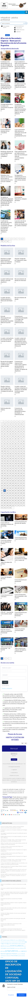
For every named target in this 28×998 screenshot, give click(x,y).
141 (18, 458)
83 (7, 443)
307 (4, 505)
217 (4, 480)
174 (10, 468)
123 (18, 453)
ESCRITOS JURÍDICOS (16, 946)
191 (7, 473)
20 (7, 426)
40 (12, 431)
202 (13, 475)
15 (18, 424)
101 (7, 448)
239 (15, 485)
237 (10, 485)
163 (4, 466)
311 (15, 505)
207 (2, 478)
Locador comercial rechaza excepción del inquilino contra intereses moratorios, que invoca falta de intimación (21, 342)
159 (18, 463)
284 (15, 498)
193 (13, 473)
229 (13, 483)
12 (7, 241)
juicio (4, 951)
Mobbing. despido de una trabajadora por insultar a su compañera (7, 154)
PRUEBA (16, 955)
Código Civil (3, 943)
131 (15, 456)
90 (1, 446)
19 (4, 426)
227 (7, 483)
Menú (26, 12)
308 (7, 505)
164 (7, 466)
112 (13, 451)
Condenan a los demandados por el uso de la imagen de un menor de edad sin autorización (7, 65)
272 (7, 495)
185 (15, 470)
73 (4, 441)
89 (23, 443)
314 (24, 505)
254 (7, 490)
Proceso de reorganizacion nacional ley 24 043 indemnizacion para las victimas (11, 924)
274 (13, 495)
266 (15, 493)
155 (7, 463)
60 (18, 436)
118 (4, 453)
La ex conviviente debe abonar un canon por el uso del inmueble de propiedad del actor (20, 132)
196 (21, 473)
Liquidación (19, 953)
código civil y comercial (11, 943)
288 (2, 500)
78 (18, 441)
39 (10, 431)
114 (18, 451)
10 (1, 241)
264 (10, 493)
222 (18, 480)
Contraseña (5, 675)
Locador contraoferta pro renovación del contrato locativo (7, 339)
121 (13, 453)
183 (10, 470)
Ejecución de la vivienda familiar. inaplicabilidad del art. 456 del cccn (6, 86)
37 (4, 431)
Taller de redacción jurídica (6, 563)
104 (15, 448)
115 (21, 451)
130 (13, 456)
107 (24, 448)
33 (18, 429)
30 (10, 429)
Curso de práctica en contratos (7, 595)
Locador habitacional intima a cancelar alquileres (7, 280)
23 (15, 426)
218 (7, 480)
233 (24, 483)
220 (13, 480)
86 (15, 443)
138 (10, 458)
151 (21, 461)
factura (25, 946)
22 (12, 426)
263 (7, 493)
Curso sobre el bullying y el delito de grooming (7, 524)
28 (4, 429)
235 (4, 485)
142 (21, 458)
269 (24, 493)
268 (21, 493)
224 (24, 480)
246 (10, 488)
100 (4, 448)
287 (24, 498)
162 (2, 466)
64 (4, 438)
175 (13, 468)
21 (10, 426)
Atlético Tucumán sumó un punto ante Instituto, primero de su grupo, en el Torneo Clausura (14, 843)
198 (2, 475)
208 (4, 478)
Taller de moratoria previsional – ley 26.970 (6, 648)
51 (18, 433)
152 (24, 461)
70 (21, 438)
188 (24, 470)
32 (15, 429)
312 (18, 505)
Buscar (7, 35)
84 (10, 443)
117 (2, 453)
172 (4, 468)
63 (1, 438)
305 (24, 503)
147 (10, 461)
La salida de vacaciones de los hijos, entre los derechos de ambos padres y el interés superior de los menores (20, 109)
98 (23, 446)
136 (4, 458)
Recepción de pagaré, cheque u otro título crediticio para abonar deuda (7, 364)
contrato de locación (14, 941)
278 (24, 495)
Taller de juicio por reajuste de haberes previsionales (20, 649)
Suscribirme (21, 994)
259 (21, 490)
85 (12, 443)
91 (4, 446)
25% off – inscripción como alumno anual (7, 612)
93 (10, 446)
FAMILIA (2, 948)
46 (4, 433)
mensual (23, 953)
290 (7, 500)
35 (23, 429)
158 (15, 463)
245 (7, 488)
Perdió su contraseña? (7, 688)
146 (7, 461)
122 (15, 453)
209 (7, 478)
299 (7, 503)
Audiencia (17, 940)
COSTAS (19, 942)
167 (15, 466)
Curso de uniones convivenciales (20, 629)
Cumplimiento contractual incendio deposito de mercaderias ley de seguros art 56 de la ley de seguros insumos (13, 930)
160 (21, 463)
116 (24, 451)
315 (2, 507)
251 (24, 488)
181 (4, 470)
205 (21, 475)
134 (24, 456)
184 (13, 470)
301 (13, 503)
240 (18, 485)
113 (15, 451)
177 (18, 468)
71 (23, 438)
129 (10, 456)
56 (7, 436)
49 (12, 433)
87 (18, 443)
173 (7, 468)
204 (18, 475)
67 (12, 438)
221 (15, 480)
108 (2, 451)
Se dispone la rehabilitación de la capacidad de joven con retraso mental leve (20, 178)
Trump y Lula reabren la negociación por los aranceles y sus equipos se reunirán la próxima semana (14, 863)
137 (7, 458)
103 (13, 448)
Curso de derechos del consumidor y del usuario (21, 596)
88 (21, 443)
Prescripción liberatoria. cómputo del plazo (21, 198)
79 (21, 441)
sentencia (19, 955)
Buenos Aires (22, 940)
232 (21, 483)
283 (13, 498)
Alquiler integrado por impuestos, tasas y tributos (21, 260)
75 (10, 441)
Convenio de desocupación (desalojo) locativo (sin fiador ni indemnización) (20, 411)
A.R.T (2, 940)
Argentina (8, 940)
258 (18, 490)
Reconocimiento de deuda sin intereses (20, 279)
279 (2, 498)
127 (4, 456)
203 (15, 475)
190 (4, 473)
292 (13, 500)
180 (2, 470)
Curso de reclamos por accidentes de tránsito (6, 542)
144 (2, 461)
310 (13, 505)
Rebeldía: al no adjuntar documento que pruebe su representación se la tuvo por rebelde (7, 178)
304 (21, 503)
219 (10, 480)
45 (1, 433)
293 (15, 500)
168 (18, 466)
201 (10, 475)
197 (24, 473)
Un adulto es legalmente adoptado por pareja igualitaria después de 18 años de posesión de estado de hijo (7, 201)
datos (17, 943)
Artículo (11, 940)
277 (21, 495)
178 (21, 468)
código (25, 942)
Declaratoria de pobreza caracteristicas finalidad (11, 898)
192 (10, 473)
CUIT (23, 942)
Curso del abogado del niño (6, 577)
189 (2, 473)
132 (18, 456)
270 (2, 495)
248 (15, 488)
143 (24, 458)
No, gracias (11, 994)
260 (24, 490)
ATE (14, 940)
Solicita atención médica (6, 409)
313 (21, 505)
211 (13, 478)
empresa (8, 946)
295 (21, 500)
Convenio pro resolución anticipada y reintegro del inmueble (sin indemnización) (21, 319)
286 (21, 498)
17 (23, 424)
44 (23, 431)
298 (4, 503)
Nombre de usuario (6, 667)
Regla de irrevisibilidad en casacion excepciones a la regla (13, 884)
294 (18, 500)
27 (1, 429)
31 (12, 429)
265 (13, 493)
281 (7, 498)
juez (2, 951)
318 (10, 507)
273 (10, 495)
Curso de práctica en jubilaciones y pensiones (21, 614)
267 (18, 493)
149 (15, 461)
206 (24, 475)
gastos (5, 948)
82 (4, 443)
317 (7, 507)
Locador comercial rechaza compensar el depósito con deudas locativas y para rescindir (21, 389)
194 (15, 473)
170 (24, 466)
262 (4, 493)
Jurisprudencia (11, 951)
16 (21, 424)
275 (15, 495)
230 (15, 483)
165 (10, 466)
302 (15, 503)
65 (7, 438)
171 (2, 468)
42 (18, 431)
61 (21, 436)
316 (4, 507)
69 (18, 438)
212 (15, 478)
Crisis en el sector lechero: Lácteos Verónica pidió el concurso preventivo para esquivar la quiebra (12, 827)
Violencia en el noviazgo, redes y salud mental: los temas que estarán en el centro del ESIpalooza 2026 (13, 840)
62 (23, 436)
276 (18, 495)
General (8, 948)
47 (7, 433)
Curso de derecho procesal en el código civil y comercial (21, 558)
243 (2, 488)
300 (10, 503)
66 (10, 438)
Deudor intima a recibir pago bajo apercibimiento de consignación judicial (7, 389)
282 (10, 498)
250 (21, 488)
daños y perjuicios (21, 943)
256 (13, 490)
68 (15, 438)
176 (15, 468)
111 (10, 451)
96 (18, 446)
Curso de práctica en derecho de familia (21, 522)
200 (7, 475)
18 (1, 426)
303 (18, 503)
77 (15, 441)
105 (18, 448)
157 (13, 463)
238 (13, 485)
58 (12, 436)
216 (2, 480)
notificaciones (3, 955)
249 (18, 488)
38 (7, 431)
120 (10, 453)
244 (4, 488)
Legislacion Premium (11, 953)
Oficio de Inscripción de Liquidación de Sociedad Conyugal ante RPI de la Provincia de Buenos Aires (13, 976)
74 (7, 441)
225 (2, 483)
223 (21, 480)
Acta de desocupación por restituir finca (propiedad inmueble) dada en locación (7, 319)
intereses (22, 948)
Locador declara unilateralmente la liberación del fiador (7, 299)
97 (21, 446)
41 (15, 431)
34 (21, 429)
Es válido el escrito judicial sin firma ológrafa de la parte (20, 85)
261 (2, 493)
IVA (25, 948)
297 (2, 503)
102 (10, 448)
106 (21, 448)
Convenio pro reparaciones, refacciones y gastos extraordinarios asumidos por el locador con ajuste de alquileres (21, 366)
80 (23, 441)
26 (23, 426)
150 (18, 461)
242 (24, 485)
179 (24, 468)
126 (2, 456)
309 (10, 505)
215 (24, 478)
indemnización (17, 948)
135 (2, 458)
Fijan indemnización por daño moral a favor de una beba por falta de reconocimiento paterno (21, 155)
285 (18, 498)
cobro (10, 941)
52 (21, 433)
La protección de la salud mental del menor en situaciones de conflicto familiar (21, 223)
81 (1, 443)
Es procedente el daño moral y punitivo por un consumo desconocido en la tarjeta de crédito (21, 65)
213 (18, 478)
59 (15, 436)
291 (10, 500)
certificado (2, 941)
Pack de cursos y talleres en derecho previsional (6, 631)
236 (7, 485)
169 (21, 466)
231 (18, 483)
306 (2, 505)
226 (4, 483)
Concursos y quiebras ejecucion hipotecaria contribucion (13, 888)
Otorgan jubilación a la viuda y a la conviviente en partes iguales (7, 107)
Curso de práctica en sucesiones (21, 580)
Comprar (14, 759)
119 (7, 453)
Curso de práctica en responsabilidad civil (21, 538)
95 (15, 446)
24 (18, 426)
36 (1, 431)
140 (15, 458)
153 (2, 463)
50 (15, 433)
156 (10, 463)
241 (21, 485)
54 (1, 436)
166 (13, 466)
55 (4, 436)
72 (1, 441)
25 (21, 426)
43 (21, 431)
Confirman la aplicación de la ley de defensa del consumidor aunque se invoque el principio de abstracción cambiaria (6, 226)
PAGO (12, 955)
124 (21, 453)
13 (12, 424)
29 (7, 429)
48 (10, 433)
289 (4, 500)
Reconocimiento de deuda (20, 298)
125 (24, 453)
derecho (3, 946)
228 (10, 483)
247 (13, 488)
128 (7, 456)
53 (23, 433)
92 (7, 446)
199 (4, 475)
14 (15, 424)
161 (24, 463)
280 (4, 498)
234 (2, 485)
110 (7, 451)
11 (4, 241)
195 (18, 473)
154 (4, 463)
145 (4, 461)
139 (13, 458)
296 (24, 500)
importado (12, 948)
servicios (23, 955)
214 (21, 478)
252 (2, 490)
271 (4, 495)
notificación (8, 955)
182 (7, 470)
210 (10, 478)
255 (10, 490)
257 (15, 490)
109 (4, 451)
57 (10, 436)
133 (21, 456)
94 (12, 446)
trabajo (2, 957)
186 (18, 470)
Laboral (19, 951)
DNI (5, 946)
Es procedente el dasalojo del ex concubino (5, 131)
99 (1, 448)
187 (21, 470)
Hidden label (1, 26)
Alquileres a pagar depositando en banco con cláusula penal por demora (6, 261)
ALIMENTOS (5, 940)
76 (12, 441)
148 (13, 461)
